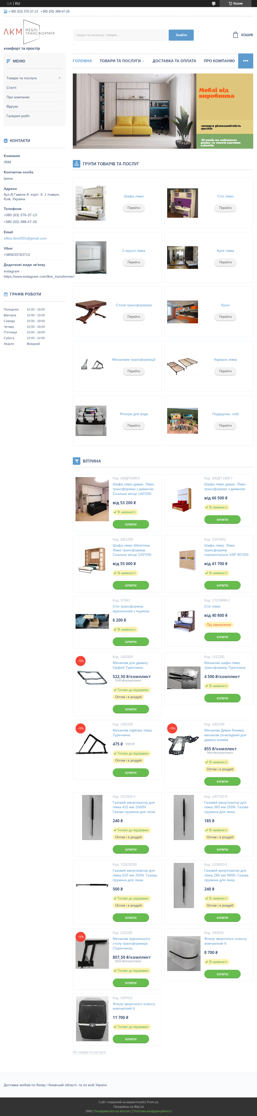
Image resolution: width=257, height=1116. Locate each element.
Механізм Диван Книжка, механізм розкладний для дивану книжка (225, 735)
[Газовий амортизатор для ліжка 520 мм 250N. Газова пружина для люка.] (92, 885)
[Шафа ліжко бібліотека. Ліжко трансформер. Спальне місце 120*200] (92, 560)
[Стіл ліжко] (182, 203)
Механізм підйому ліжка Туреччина (132, 732)
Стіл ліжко (225, 196)
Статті (11, 88)
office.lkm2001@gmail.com (25, 238)
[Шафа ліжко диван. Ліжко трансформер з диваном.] (184, 499)
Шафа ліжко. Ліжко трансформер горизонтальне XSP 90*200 (226, 550)
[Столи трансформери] (91, 311)
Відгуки (12, 106)
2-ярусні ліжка (133, 251)
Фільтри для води (134, 414)
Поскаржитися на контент (112, 1111)
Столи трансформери (134, 305)
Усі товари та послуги (89, 1052)
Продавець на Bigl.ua (128, 1106)
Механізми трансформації (133, 359)
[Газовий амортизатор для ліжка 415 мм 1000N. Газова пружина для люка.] (92, 817)
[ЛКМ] (39, 31)
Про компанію (18, 97)
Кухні (225, 305)
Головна (82, 61)
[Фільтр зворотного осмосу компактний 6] (184, 953)
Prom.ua (152, 1102)
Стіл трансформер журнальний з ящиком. (131, 608)
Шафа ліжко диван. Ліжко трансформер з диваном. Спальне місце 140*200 (133, 489)
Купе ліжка (225, 251)
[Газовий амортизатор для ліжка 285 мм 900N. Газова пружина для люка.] (184, 885)
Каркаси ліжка (225, 359)
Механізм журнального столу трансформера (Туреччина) (131, 943)
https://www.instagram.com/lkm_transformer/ (39, 276)
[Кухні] (182, 311)
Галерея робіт (18, 116)
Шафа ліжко (134, 196)
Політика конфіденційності (152, 1111)
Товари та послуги (22, 78)
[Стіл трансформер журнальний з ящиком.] (92, 621)
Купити (131, 524)
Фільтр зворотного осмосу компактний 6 (225, 941)
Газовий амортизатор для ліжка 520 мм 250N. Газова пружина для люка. (135, 875)
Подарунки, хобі (225, 414)
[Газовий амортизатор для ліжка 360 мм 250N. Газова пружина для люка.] (184, 817)
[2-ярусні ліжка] (91, 257)
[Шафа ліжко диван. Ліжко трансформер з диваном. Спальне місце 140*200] (92, 499)
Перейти (133, 208)
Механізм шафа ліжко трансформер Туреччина (224, 665)
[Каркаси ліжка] (182, 366)
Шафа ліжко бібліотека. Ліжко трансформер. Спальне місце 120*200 (132, 550)
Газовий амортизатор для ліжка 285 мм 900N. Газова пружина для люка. (226, 875)
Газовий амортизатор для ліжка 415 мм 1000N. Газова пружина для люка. (134, 807)
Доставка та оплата (174, 61)
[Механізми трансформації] (91, 366)
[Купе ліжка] (182, 257)
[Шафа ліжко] (91, 203)
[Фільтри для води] (91, 420)
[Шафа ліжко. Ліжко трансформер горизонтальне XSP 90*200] (184, 560)
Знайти (181, 35)
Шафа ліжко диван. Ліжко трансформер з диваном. (225, 486)
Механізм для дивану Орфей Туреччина (130, 665)
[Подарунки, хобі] (182, 420)
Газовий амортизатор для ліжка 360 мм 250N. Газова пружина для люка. (226, 807)
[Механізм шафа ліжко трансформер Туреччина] (184, 677)
